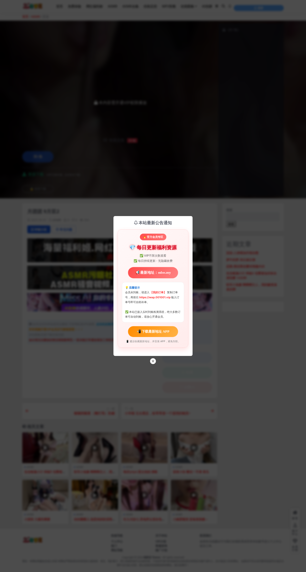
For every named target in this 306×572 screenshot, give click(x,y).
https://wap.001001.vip (155, 297)
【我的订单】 (158, 292)
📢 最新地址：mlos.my (153, 273)
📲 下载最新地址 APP (153, 331)
